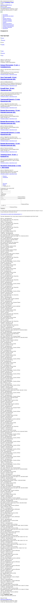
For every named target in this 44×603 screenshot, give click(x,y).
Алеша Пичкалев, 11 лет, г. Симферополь (10, 66)
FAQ (3, 17)
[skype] (8, 7)
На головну (5, 14)
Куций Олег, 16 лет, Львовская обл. (7, 89)
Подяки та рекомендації (8, 26)
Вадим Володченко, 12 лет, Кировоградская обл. (10, 111)
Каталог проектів (7, 18)
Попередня (5, 177)
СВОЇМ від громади (7, 19)
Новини (4, 22)
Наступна (5, 183)
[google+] (3, 7)
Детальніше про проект (8, 16)
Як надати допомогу (7, 21)
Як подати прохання (7, 27)
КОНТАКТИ (5, 28)
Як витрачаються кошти (8, 24)
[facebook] (0, 596)
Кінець (4, 184)
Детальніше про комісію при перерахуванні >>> (11, 214)
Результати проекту (7, 23)
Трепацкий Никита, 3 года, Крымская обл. (10, 100)
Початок (5, 176)
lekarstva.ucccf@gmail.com (6, 5)
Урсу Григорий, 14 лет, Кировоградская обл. (8, 78)
